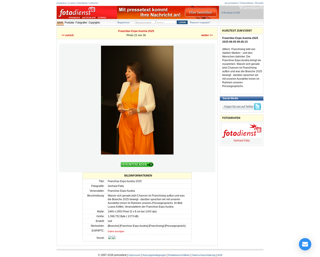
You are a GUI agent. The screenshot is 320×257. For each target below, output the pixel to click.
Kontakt (259, 3)
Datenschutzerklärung (203, 255)
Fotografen (81, 22)
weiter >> (207, 35)
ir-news (72, 3)
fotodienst (82, 3)
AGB (219, 255)
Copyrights (94, 22)
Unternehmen (247, 3)
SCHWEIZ (102, 18)
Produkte (69, 22)
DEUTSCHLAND (89, 18)
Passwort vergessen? (200, 22)
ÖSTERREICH (74, 18)
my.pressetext (231, 3)
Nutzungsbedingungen (154, 255)
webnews (93, 3)
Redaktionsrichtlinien (179, 255)
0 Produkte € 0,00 (231, 12)
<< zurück (68, 35)
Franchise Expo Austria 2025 (136, 31)
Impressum (134, 255)
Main (60, 22)
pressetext (61, 3)
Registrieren (124, 22)
